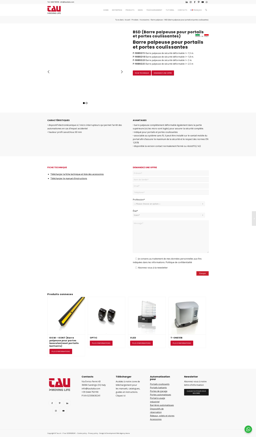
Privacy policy (93, 433)
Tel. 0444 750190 (53, 2)
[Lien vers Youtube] (203, 2)
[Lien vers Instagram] (191, 2)
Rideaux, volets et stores (162, 415)
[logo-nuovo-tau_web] (54, 10)
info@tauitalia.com (67, 2)
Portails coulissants (159, 384)
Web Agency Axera (123, 433)
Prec (49, 72)
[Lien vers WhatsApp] (207, 2)
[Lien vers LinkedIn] (187, 2)
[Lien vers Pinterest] (199, 2)
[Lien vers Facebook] (195, 2)
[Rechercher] (206, 10)
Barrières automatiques (162, 405)
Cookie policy (82, 433)
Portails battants (158, 387)
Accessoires (156, 419)
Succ (122, 72)
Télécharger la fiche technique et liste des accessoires (77, 174)
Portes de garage (158, 391)
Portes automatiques (160, 394)
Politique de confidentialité (179, 262)
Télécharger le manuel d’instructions (68, 178)
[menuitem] (106, 10)
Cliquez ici (120, 395)
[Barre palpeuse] (254, 218)
